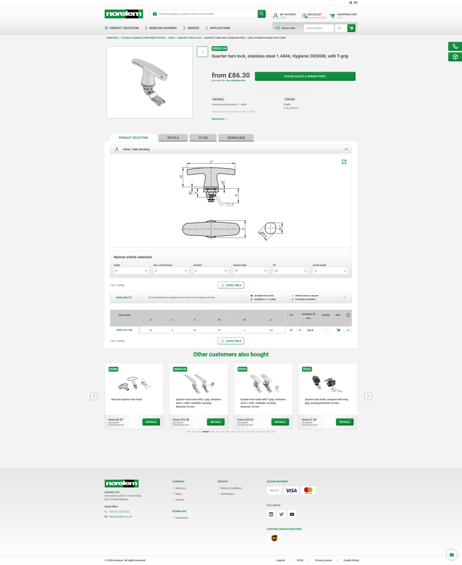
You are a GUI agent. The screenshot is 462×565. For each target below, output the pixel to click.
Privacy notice (323, 560)
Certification (227, 493)
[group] (134, 396)
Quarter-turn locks (189, 38)
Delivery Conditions (231, 488)
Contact (179, 499)
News (178, 493)
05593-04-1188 (124, 330)
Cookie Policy (351, 560)
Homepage (112, 38)
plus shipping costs (235, 80)
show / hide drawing (136, 149)
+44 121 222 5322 (119, 511)
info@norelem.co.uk (120, 516)
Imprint (281, 560)
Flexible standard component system (143, 38)
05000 (171, 38)
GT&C (300, 560)
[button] (189, 431)
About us (180, 488)
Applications (220, 28)
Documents (181, 517)
